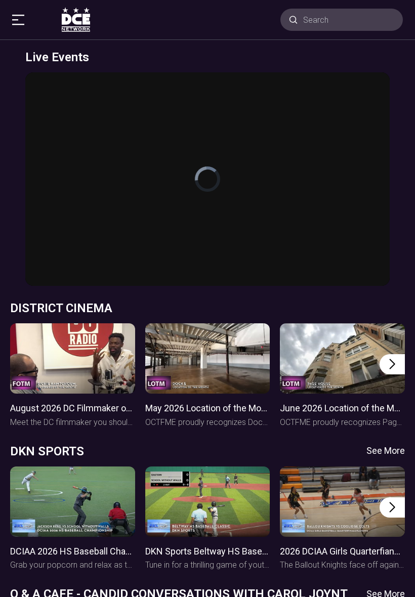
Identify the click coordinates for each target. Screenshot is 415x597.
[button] (392, 364)
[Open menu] (19, 20)
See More (385, 450)
